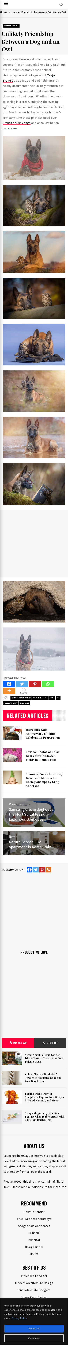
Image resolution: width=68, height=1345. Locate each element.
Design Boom (34, 1247)
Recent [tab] (52, 1043)
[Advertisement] (34, 543)
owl (52, 697)
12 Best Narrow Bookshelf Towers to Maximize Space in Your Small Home (43, 1078)
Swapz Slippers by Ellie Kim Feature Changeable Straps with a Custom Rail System (44, 1117)
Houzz (34, 1254)
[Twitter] (22, 684)
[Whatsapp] (48, 684)
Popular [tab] (20, 1043)
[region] (34, 1321)
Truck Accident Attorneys (34, 1219)
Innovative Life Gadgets (34, 1290)
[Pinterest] (35, 684)
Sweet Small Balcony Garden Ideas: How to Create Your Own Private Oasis (44, 1058)
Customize (34, 1338)
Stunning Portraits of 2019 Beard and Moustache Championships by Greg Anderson (44, 780)
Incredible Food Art (34, 1276)
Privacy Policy (19, 1318)
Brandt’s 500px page (17, 123)
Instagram (10, 128)
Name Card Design (34, 1297)
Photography (11, 25)
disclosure (40, 1187)
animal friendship (21, 697)
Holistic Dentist (34, 1212)
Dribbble (34, 1233)
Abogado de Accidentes (34, 1226)
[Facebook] (9, 684)
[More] (9, 691)
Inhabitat (34, 1240)
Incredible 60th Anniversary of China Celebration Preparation (43, 733)
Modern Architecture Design (34, 1283)
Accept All (34, 1328)
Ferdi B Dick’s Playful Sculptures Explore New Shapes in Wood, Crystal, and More (44, 1097)
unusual (24, 703)
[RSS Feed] (48, 869)
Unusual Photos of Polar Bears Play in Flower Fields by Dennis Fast (42, 756)
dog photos (40, 697)
